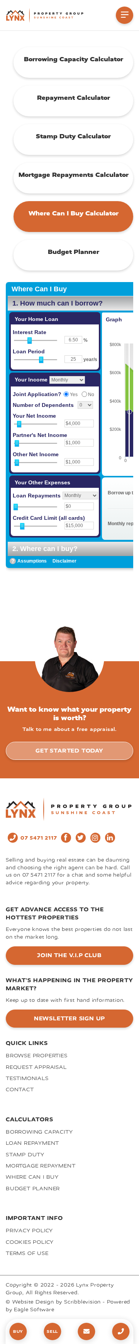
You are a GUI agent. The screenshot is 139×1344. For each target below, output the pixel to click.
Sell (52, 1331)
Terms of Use (27, 1253)
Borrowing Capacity (39, 1132)
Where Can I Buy (32, 1177)
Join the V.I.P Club (69, 955)
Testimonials (27, 1078)
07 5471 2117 (38, 838)
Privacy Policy (29, 1230)
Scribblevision (82, 1302)
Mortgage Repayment (40, 1166)
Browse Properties (37, 1055)
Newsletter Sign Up (69, 1018)
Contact (20, 1089)
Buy (18, 1331)
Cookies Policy (30, 1242)
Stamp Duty (25, 1155)
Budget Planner (33, 1188)
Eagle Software (34, 1309)
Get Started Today (69, 751)
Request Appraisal (36, 1067)
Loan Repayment (32, 1143)
